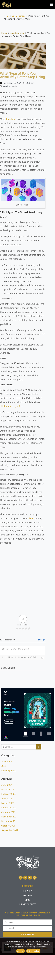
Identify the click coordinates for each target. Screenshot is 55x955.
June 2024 (6, 785)
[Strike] (12, 657)
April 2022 (6, 798)
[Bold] (2, 657)
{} (31, 657)
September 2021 (9, 830)
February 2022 (8, 807)
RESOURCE (27, 886)
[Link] (28, 657)
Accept (20, 951)
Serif (3, 766)
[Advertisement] (27, 577)
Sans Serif (6, 761)
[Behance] (30, 878)
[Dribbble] (35, 878)
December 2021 (9, 816)
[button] (51, 4)
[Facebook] (21, 878)
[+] (34, 657)
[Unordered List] (18, 657)
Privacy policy (33, 951)
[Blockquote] (21, 657)
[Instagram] (25, 878)
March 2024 (7, 789)
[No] (51, 946)
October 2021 (8, 825)
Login (42, 640)
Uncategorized (18, 16)
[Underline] (9, 657)
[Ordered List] (15, 657)
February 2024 (9, 794)
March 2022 (7, 803)
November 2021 (9, 821)
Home (7, 16)
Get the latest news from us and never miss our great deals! (27, 914)
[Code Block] (25, 657)
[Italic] (5, 657)
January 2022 (8, 812)
